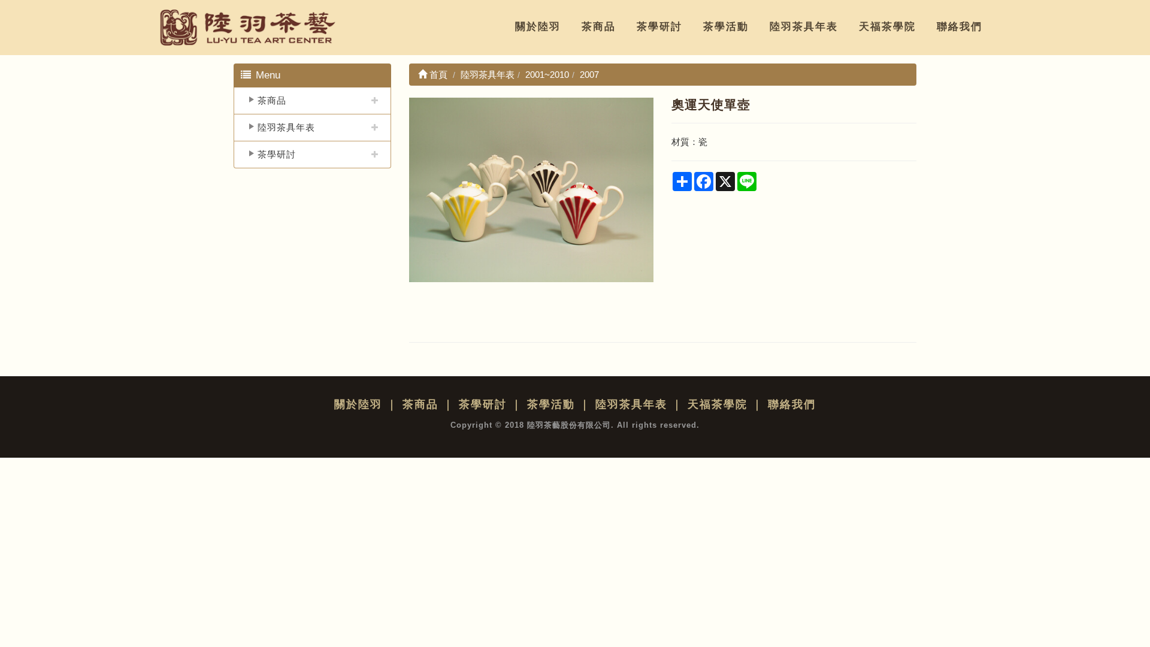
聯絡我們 (959, 26)
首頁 (437, 74)
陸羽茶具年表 (804, 26)
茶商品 (599, 26)
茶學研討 (659, 26)
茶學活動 (726, 26)
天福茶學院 (887, 26)
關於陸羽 (538, 26)
